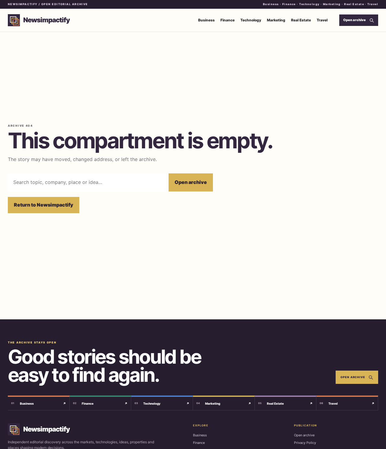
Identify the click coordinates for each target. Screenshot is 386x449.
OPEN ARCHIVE (352, 377)
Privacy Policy (305, 443)
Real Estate (301, 20)
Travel (322, 20)
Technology (250, 20)
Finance (227, 20)
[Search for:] (87, 182)
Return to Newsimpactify (43, 205)
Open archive (191, 182)
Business (206, 20)
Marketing (276, 20)
